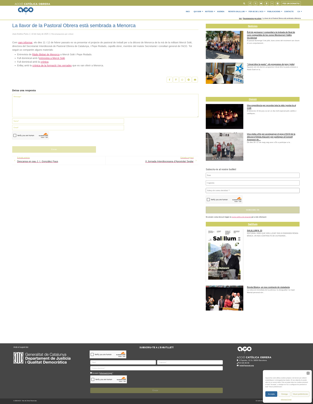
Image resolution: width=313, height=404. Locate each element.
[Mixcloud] (272, 3)
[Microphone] (266, 3)
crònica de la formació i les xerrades (52, 65)
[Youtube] (261, 3)
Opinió (253, 99)
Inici (188, 11)
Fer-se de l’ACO (256, 11)
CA (298, 11)
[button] (308, 373)
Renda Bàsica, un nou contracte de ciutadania (268, 287)
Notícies (209, 11)
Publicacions (273, 11)
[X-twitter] (255, 3)
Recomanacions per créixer (252, 18)
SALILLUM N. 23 (254, 231)
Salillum (252, 224)
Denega (284, 394)
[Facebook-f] (250, 3)
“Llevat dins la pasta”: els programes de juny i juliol (270, 64)
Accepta (271, 394)
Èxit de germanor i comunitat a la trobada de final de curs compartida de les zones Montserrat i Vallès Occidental (271, 35)
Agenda (220, 11)
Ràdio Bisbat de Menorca (46, 54)
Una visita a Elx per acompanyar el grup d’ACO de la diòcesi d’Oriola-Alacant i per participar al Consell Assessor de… (271, 137)
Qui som (197, 11)
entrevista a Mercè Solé (52, 58)
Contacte (289, 11)
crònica (44, 61)
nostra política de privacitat (241, 217)
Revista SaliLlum (236, 11)
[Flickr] (277, 3)
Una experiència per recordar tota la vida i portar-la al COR (271, 106)
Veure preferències (300, 394)
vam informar (25, 42)
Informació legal (286, 399)
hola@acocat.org (247, 365)
